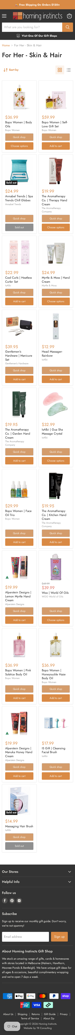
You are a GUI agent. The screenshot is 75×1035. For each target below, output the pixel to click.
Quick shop (19, 137)
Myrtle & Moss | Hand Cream (56, 279)
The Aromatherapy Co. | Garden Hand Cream (17, 433)
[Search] (67, 27)
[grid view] (59, 69)
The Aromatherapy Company (51, 209)
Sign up (59, 936)
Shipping (22, 1014)
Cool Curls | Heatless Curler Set (18, 279)
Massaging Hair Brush (19, 826)
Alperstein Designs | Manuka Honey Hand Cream (18, 752)
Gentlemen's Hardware (16, 363)
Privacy (64, 1014)
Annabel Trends (13, 204)
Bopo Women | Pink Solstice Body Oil (18, 672)
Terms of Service (30, 1018)
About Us (8, 1014)
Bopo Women (12, 130)
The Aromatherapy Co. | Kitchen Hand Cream (54, 515)
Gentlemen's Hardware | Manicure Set (18, 355)
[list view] (68, 69)
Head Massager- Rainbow (52, 353)
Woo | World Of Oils (55, 593)
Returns (36, 1014)
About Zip (48, 1018)
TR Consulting (44, 1028)
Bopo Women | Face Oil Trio (18, 513)
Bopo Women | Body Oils (18, 124)
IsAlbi (8, 285)
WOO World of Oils (52, 596)
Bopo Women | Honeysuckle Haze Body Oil (54, 674)
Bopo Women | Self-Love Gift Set (54, 124)
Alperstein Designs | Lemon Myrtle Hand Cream (18, 596)
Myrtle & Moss (49, 285)
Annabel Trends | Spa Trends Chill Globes (19, 198)
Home (6, 45)
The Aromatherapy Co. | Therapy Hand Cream (54, 200)
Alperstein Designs (14, 604)
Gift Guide (50, 1014)
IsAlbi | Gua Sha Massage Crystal (52, 431)
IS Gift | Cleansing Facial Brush (53, 750)
